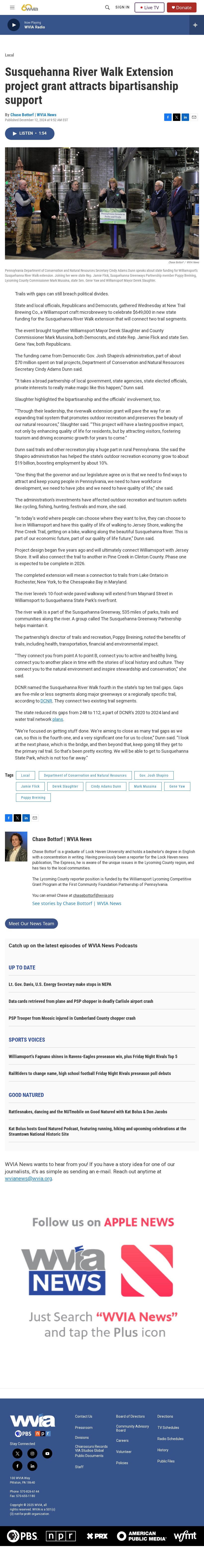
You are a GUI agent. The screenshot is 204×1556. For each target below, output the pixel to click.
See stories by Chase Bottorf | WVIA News (76, 903)
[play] (14, 25)
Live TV (151, 7)
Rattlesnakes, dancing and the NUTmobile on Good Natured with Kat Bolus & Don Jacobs (88, 1111)
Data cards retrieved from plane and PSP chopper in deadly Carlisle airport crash (81, 1001)
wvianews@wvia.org (28, 1178)
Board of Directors (130, 1416)
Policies (122, 1463)
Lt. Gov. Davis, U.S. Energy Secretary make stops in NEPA (60, 984)
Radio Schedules (170, 1439)
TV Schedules (168, 1428)
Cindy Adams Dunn (106, 786)
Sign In (122, 7)
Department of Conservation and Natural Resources (85, 775)
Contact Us (83, 1416)
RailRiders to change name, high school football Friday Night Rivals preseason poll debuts (90, 1073)
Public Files (166, 1461)
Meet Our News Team (31, 923)
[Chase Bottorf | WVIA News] (16, 846)
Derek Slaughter (65, 786)
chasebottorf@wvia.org (93, 895)
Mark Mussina (145, 786)
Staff (79, 1467)
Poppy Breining (33, 798)
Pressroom (84, 1428)
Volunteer (124, 1452)
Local (9, 55)
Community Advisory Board (132, 1428)
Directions (165, 1416)
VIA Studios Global (89, 1450)
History (162, 1450)
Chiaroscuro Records (91, 1447)
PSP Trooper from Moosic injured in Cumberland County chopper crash (72, 1018)
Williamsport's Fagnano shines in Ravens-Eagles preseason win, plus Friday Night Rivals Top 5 (93, 1056)
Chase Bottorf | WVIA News (33, 114)
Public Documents (89, 1456)
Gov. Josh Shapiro (154, 775)
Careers (122, 1441)
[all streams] (196, 25)
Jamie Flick (30, 786)
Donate (184, 7)
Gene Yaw (177, 786)
